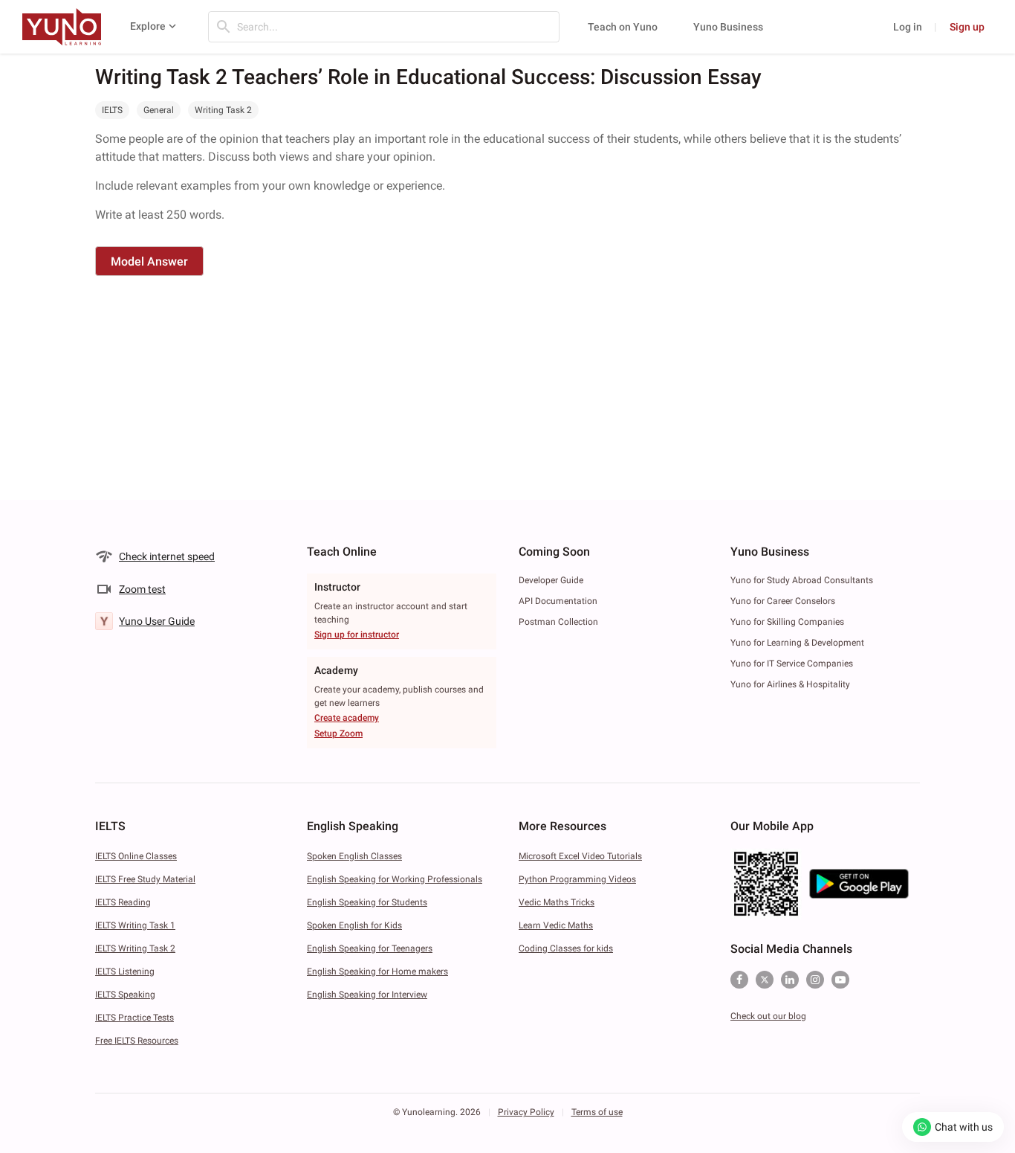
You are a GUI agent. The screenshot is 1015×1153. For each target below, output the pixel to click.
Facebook (739, 980)
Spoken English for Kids (354, 925)
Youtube (840, 980)
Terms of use (597, 1112)
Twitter (765, 980)
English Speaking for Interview (367, 994)
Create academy (346, 718)
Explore (148, 26)
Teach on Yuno (623, 27)
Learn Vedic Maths (556, 925)
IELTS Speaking (125, 994)
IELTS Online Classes (136, 856)
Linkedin (790, 980)
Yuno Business (728, 27)
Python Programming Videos (577, 879)
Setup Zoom (338, 733)
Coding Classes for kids (566, 948)
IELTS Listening (125, 971)
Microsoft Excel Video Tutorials (580, 856)
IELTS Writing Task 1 (135, 925)
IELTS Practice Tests (134, 1017)
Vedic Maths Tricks (556, 902)
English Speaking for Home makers (377, 971)
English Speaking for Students (367, 902)
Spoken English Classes (354, 856)
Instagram (815, 980)
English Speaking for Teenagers (369, 948)
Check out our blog (768, 1016)
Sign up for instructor (356, 634)
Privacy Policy (526, 1112)
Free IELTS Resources (136, 1040)
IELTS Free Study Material (145, 879)
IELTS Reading (123, 902)
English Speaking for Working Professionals (394, 879)
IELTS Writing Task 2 (135, 948)
